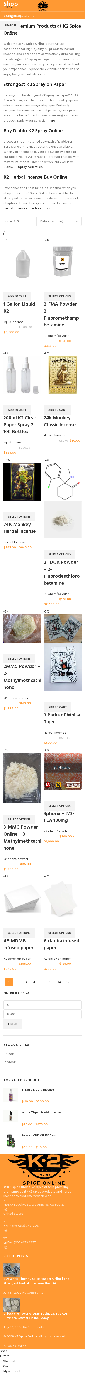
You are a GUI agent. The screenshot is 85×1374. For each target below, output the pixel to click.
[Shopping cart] (81, 7)
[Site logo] (42, 6)
